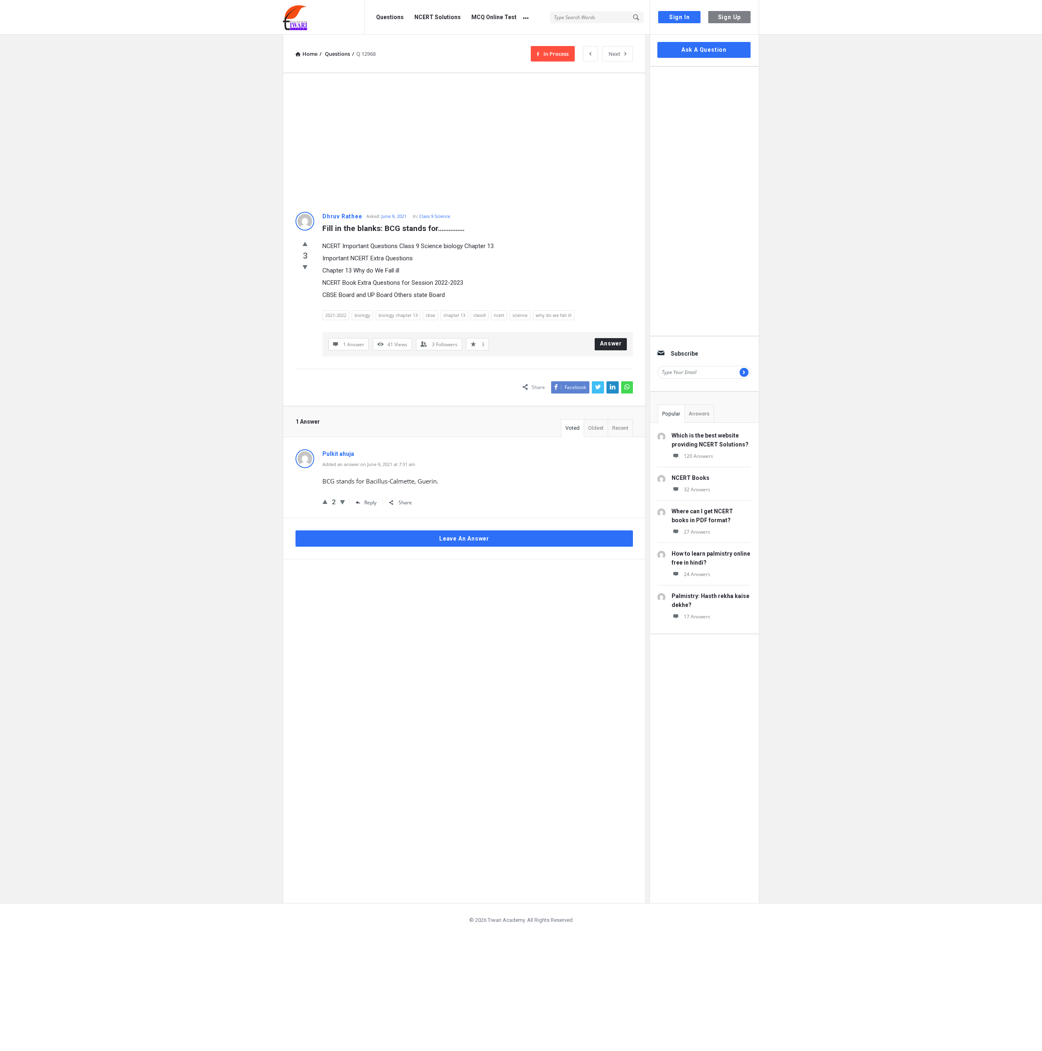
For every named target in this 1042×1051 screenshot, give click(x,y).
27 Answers (697, 531)
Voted (572, 428)
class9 (479, 315)
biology (362, 315)
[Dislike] (305, 266)
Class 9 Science (434, 216)
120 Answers (698, 456)
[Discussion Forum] (324, 17)
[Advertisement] (464, 143)
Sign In (679, 17)
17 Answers (697, 616)
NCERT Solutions (437, 17)
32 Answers (697, 489)
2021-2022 (335, 315)
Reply (370, 502)
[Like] (305, 243)
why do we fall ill (553, 315)
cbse (430, 315)
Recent (620, 428)
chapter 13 (454, 315)
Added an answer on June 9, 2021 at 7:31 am (368, 464)
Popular (671, 414)
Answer (611, 343)
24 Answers (697, 574)
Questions (390, 17)
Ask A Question (704, 49)
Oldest (596, 428)
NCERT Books (690, 478)
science (520, 315)
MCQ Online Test (494, 17)
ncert (499, 315)
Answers (699, 414)
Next (614, 53)
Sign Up (729, 17)
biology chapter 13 (398, 315)
